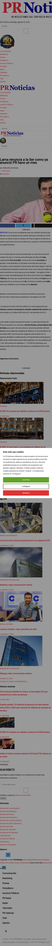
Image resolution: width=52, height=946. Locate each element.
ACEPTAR (26, 480)
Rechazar (26, 493)
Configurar (26, 486)
